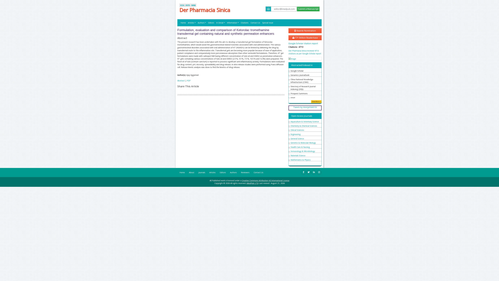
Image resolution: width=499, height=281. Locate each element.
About (191, 172)
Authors (233, 172)
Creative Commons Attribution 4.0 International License (265, 180)
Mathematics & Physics (301, 160)
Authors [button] (201, 22)
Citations (244, 22)
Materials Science (298, 155)
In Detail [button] (219, 22)
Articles (212, 172)
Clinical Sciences (297, 130)
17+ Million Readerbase (306, 37)
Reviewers (245, 172)
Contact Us (255, 22)
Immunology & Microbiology (303, 151)
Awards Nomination (306, 30)
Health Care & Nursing (300, 147)
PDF (189, 80)
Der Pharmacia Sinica (204, 10)
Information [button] (232, 22)
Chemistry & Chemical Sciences (304, 126)
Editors (211, 22)
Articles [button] (191, 22)
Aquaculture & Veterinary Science (305, 121)
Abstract (181, 80)
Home (183, 22)
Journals (201, 172)
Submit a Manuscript (308, 9)
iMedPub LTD (252, 183)
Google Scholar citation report (303, 43)
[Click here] (305, 58)
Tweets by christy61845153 (305, 107)
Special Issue (267, 22)
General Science (297, 138)
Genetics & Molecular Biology (303, 143)
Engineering (296, 134)
